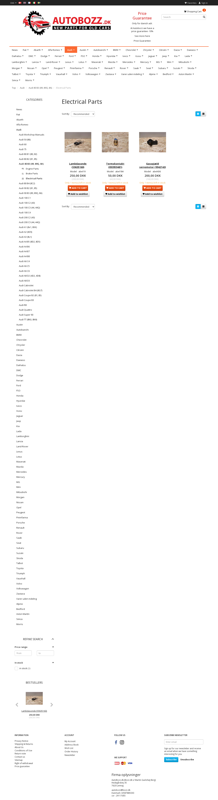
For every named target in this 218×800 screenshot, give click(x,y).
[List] (203, 113)
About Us (19, 747)
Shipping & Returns (24, 744)
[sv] (39, 2)
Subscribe (171, 759)
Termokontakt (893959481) (115, 165)
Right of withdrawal (24, 763)
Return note (20, 753)
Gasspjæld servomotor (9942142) (152, 165)
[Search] (204, 17)
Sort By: (66, 113)
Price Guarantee (142, 40)
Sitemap (19, 760)
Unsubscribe (187, 759)
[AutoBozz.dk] (67, 22)
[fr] (29, 2)
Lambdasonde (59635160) (34, 711)
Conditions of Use (23, 750)
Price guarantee (22, 766)
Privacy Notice (21, 741)
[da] (20, 2)
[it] (34, 2)
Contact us (20, 756)
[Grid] (198, 113)
